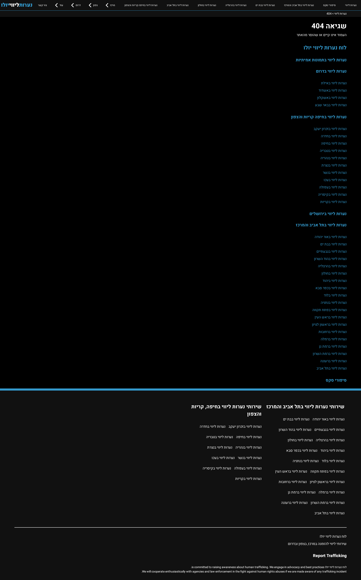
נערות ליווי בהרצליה (235, 5)
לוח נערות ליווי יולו (325, 48)
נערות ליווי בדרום (331, 71)
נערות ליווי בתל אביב (177, 5)
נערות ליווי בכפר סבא (331, 288)
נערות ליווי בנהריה (333, 158)
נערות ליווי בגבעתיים (332, 251)
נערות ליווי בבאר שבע (331, 105)
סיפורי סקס (329, 5)
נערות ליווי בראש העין (331, 317)
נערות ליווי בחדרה (334, 136)
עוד (61, 5)
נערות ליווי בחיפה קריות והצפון (141, 5)
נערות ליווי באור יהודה (331, 237)
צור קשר (42, 5)
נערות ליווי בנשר (335, 172)
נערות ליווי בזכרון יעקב (330, 128)
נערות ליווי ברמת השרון (330, 353)
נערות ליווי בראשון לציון (329, 324)
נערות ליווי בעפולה (333, 187)
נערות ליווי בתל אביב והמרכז (299, 5)
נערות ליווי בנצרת (334, 165)
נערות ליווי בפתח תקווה (329, 310)
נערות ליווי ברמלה (334, 339)
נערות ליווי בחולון (207, 5)
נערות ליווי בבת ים (265, 5)
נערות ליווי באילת (334, 83)
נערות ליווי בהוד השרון (330, 258)
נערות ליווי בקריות (333, 201)
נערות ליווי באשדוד (333, 90)
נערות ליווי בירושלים (328, 214)
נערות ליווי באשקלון (332, 97)
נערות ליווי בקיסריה (332, 194)
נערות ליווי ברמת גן (333, 346)
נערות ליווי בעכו (335, 180)
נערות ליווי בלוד (335, 295)
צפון (95, 5)
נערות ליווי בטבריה (333, 150)
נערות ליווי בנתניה (334, 302)
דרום (78, 5)
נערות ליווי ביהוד (335, 280)
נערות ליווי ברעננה (333, 361)
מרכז (112, 5)
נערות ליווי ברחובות (333, 331)
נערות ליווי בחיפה (334, 143)
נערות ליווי (350, 5)
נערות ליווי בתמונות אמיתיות (321, 60)
